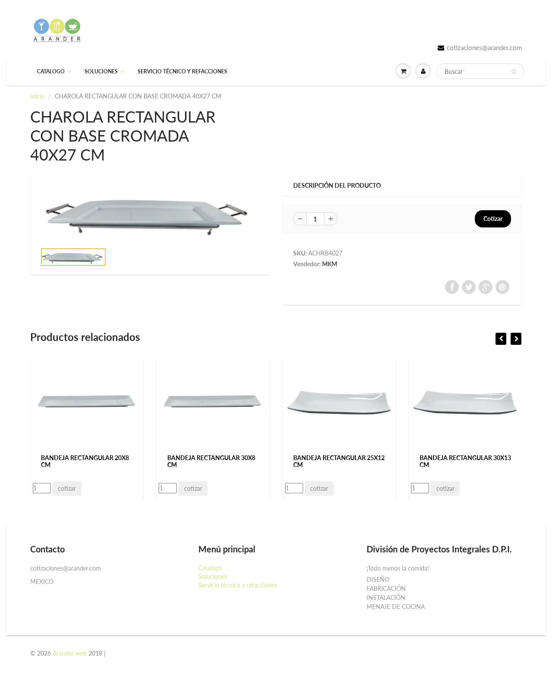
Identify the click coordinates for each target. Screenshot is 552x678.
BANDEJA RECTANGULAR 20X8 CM (85, 461)
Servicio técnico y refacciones (182, 71)
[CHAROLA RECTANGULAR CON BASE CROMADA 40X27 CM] (150, 212)
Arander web (70, 653)
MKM (329, 264)
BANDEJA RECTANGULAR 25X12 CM (339, 461)
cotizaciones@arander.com (484, 47)
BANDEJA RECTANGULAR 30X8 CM (211, 461)
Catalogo (51, 71)
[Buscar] (514, 72)
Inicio (37, 96)
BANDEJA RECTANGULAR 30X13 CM (465, 461)
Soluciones (101, 71)
